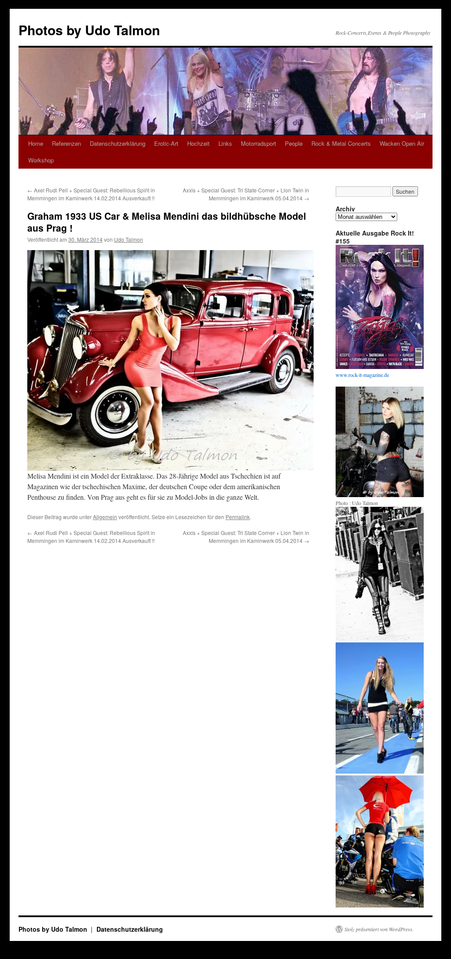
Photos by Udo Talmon (89, 29)
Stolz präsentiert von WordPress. (379, 929)
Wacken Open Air (402, 143)
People (294, 143)
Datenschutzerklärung (117, 143)
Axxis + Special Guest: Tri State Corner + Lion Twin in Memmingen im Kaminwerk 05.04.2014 (246, 194)
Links (225, 143)
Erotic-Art (166, 143)
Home (35, 143)
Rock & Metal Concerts (341, 143)
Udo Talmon (128, 239)
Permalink (238, 516)
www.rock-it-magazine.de (362, 374)
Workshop (41, 160)
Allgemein (105, 516)
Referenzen (66, 143)
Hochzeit (198, 143)
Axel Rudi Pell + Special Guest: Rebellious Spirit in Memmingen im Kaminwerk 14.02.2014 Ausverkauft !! (91, 194)
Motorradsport (258, 143)
